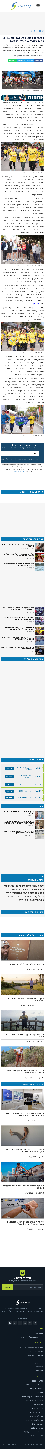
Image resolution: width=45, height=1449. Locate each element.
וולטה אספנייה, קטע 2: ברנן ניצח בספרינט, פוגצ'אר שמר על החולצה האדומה (19, 628)
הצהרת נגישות (38, 1363)
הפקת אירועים (38, 1333)
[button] (38, 60)
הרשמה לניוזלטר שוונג (35, 1355)
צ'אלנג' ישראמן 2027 (36, 1412)
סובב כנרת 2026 (37, 1424)
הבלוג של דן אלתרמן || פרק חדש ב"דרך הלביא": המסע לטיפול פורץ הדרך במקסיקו (19, 822)
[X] (25, 1323)
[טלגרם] (30, 1323)
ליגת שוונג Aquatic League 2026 (31, 1396)
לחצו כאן (36, 303)
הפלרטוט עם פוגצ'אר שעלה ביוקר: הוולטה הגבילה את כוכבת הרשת (19, 555)
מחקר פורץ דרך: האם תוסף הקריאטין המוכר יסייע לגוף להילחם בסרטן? (19, 832)
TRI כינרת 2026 (37, 1381)
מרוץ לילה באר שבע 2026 (34, 1416)
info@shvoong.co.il (18, 472)
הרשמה (7, 1287)
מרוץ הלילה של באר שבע (34, 1420)
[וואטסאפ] (15, 1323)
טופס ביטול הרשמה (36, 1351)
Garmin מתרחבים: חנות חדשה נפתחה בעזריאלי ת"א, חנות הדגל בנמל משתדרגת (24, 1114)
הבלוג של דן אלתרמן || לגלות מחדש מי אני (26, 964)
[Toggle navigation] (38, 6)
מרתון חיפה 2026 (37, 1428)
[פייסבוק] (35, 1323)
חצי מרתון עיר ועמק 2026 (34, 1400)
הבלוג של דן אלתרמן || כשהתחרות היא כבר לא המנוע (25, 1035)
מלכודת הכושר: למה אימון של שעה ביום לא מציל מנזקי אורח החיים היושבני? (24, 1150)
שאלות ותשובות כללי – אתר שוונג (32, 1337)
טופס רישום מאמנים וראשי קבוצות (31, 1347)
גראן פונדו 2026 (37, 1393)
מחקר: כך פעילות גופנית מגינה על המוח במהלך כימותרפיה (25, 999)
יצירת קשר (39, 1371)
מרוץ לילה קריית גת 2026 (34, 1385)
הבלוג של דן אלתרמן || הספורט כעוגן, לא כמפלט (19, 812)
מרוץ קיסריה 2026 (36, 1389)
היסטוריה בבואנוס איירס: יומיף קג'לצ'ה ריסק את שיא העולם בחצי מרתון (18, 618)
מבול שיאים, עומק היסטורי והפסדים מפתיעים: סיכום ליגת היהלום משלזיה (18, 638)
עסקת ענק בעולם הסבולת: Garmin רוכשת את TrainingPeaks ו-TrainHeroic (25, 1223)
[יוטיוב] (20, 1323)
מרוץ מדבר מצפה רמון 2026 (33, 1432)
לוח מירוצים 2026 (37, 1408)
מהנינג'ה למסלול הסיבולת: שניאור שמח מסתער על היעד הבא (23, 1186)
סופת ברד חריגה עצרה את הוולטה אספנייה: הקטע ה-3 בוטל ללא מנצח (19, 565)
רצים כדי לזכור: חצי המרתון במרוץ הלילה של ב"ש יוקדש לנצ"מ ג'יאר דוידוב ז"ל (18, 609)
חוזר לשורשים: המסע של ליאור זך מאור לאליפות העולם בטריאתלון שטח (24, 1071)
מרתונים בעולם (38, 1404)
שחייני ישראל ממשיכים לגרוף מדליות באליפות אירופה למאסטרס (18, 648)
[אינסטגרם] (10, 1323)
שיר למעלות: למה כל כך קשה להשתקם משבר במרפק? (18, 545)
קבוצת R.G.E (38, 1367)
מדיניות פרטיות (38, 1359)
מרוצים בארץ (36, 31)
